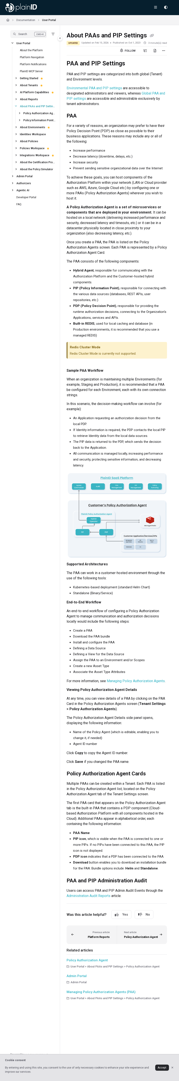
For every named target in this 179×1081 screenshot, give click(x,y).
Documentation (25, 20)
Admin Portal (24, 176)
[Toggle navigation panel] (60, 38)
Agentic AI (22, 190)
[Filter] (53, 34)
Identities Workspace (33, 134)
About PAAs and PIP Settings (37, 106)
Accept (162, 1067)
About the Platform (31, 50)
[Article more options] (163, 50)
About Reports (29, 99)
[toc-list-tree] (145, 50)
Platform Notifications (33, 64)
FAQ (18, 204)
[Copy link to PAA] (83, 116)
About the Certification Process (37, 162)
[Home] (21, 7)
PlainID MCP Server (31, 71)
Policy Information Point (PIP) (39, 120)
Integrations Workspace (34, 155)
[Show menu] (155, 7)
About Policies (29, 141)
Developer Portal (26, 197)
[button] (28, 34)
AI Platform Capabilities (34, 92)
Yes (125, 914)
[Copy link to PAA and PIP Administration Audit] (153, 881)
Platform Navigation (32, 57)
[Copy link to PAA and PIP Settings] (131, 63)
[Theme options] (165, 7)
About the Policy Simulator (36, 169)
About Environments (32, 127)
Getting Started (29, 78)
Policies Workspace (32, 148)
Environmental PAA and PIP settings (94, 88)
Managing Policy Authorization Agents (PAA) (101, 992)
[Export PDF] (154, 50)
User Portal (49, 20)
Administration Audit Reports (88, 896)
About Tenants (29, 85)
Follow (130, 50)
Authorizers (23, 183)
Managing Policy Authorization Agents (136, 681)
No (148, 914)
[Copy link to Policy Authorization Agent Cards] (152, 774)
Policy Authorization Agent (39, 113)
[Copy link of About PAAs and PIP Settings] (151, 35)
